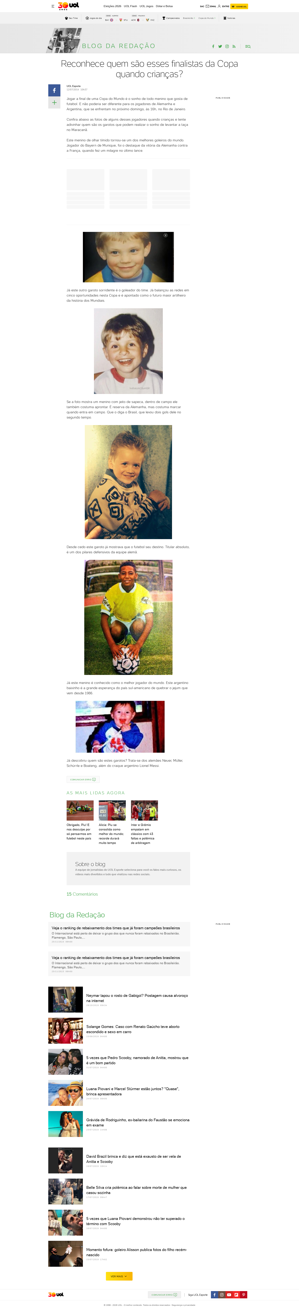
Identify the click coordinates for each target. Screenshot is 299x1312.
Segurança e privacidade (182, 1305)
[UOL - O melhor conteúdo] (68, 6)
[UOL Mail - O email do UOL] (210, 6)
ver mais (117, 1276)
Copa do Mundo (206, 18)
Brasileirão (188, 18)
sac (202, 6)
